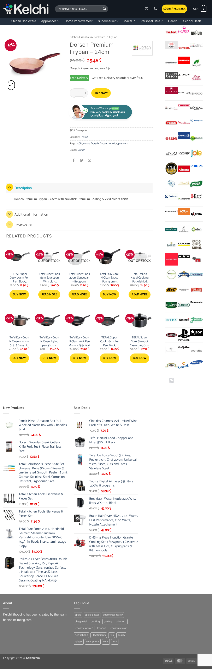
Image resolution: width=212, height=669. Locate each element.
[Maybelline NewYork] (184, 92)
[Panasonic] (196, 302)
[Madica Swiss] (184, 289)
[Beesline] (184, 153)
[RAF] (184, 211)
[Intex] (171, 319)
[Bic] (171, 289)
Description (23, 188)
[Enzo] (171, 153)
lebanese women (84, 628)
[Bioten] (196, 229)
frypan (103, 143)
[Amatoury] (171, 168)
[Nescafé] (184, 319)
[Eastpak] (171, 334)
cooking (95, 621)
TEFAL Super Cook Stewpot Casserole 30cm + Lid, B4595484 (139, 341)
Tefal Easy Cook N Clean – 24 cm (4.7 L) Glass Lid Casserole (19, 341)
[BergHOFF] (184, 75)
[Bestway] (196, 274)
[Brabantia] (171, 380)
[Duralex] (171, 183)
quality (121, 635)
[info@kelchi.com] (147, 9)
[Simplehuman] (171, 62)
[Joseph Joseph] (171, 75)
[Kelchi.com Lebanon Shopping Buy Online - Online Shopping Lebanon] (26, 8)
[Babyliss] (184, 348)
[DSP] (184, 257)
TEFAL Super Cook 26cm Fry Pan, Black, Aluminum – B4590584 (109, 341)
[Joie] (196, 153)
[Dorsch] (196, 45)
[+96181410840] (156, 9)
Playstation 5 (99, 635)
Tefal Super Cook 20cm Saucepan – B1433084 (79, 278)
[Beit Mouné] (171, 274)
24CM (79, 143)
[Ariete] (184, 47)
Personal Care (150, 21)
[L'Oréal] (196, 108)
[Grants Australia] (196, 319)
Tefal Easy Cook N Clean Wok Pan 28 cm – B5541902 (79, 341)
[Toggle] (9, 187)
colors (86, 143)
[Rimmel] (171, 108)
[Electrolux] (171, 196)
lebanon (101, 628)
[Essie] (171, 138)
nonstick (112, 143)
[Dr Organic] (196, 62)
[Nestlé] (196, 244)
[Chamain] (171, 304)
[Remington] (171, 211)
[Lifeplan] (184, 304)
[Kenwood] (196, 92)
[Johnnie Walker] (184, 229)
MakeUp (129, 21)
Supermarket (107, 21)
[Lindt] (184, 183)
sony (105, 641)
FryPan (113, 37)
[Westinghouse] (196, 121)
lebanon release (118, 628)
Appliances (49, 21)
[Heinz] (171, 365)
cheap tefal (81, 621)
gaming (108, 621)
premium (123, 143)
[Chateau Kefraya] (171, 350)
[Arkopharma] (184, 198)
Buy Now (101, 93)
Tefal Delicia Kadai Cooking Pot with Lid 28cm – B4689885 (139, 278)
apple (78, 615)
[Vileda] (184, 168)
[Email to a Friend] (89, 161)
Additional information (31, 215)
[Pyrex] (171, 123)
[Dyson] (196, 332)
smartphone (92, 641)
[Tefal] (171, 32)
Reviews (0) (23, 225)
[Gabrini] (184, 30)
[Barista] (196, 213)
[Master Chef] (171, 259)
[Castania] (184, 365)
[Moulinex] (184, 123)
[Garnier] (196, 138)
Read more (49, 294)
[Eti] (196, 259)
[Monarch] (184, 274)
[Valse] (171, 45)
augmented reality (113, 615)
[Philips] (196, 166)
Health (172, 21)
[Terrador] (196, 289)
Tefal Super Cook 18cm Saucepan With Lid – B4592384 (49, 278)
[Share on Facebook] (73, 161)
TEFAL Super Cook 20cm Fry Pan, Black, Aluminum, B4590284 (19, 278)
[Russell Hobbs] (196, 196)
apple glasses (92, 615)
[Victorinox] (171, 90)
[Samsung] (196, 363)
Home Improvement (79, 21)
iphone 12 (121, 621)
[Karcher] (184, 244)
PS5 (112, 635)
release (78, 641)
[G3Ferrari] (184, 60)
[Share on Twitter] (81, 161)
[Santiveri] (196, 183)
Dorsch (95, 143)
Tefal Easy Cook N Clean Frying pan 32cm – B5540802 (49, 341)
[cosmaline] (196, 350)
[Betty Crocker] (196, 77)
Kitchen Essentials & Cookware (87, 37)
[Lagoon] (171, 244)
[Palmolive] (171, 229)
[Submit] (104, 8)
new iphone (81, 635)
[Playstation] (184, 334)
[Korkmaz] (184, 136)
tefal (114, 641)
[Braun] (196, 32)
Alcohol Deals (191, 21)
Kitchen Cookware (23, 21)
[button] (174, 9)
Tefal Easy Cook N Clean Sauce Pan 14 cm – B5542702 (109, 278)
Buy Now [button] (19, 294)
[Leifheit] (184, 105)
